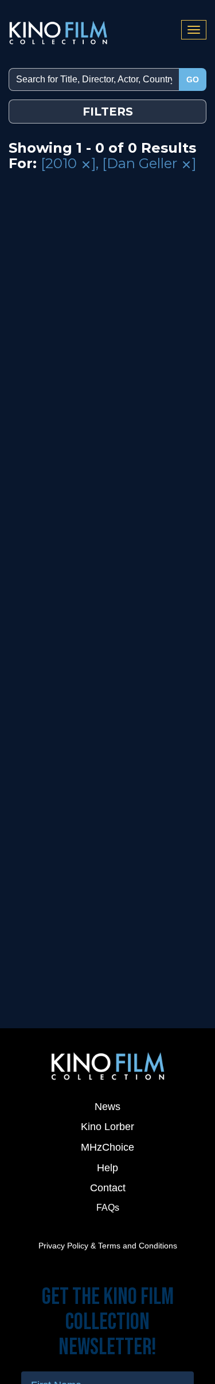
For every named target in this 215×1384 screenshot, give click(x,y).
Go (192, 79)
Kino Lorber (107, 1126)
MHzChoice (107, 1147)
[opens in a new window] (107, 1065)
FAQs (107, 1207)
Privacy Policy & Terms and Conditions (107, 1245)
